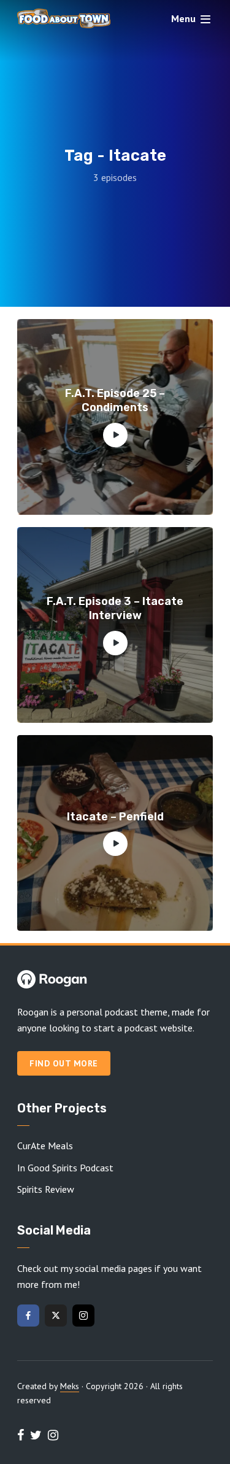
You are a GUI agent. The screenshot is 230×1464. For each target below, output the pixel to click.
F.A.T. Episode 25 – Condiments (115, 400)
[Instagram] (83, 1315)
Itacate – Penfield (115, 816)
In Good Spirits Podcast (65, 1168)
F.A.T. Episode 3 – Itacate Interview (115, 608)
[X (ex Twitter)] (56, 1315)
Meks (69, 1386)
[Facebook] (28, 1315)
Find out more (63, 1063)
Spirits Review (45, 1189)
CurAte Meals (45, 1145)
